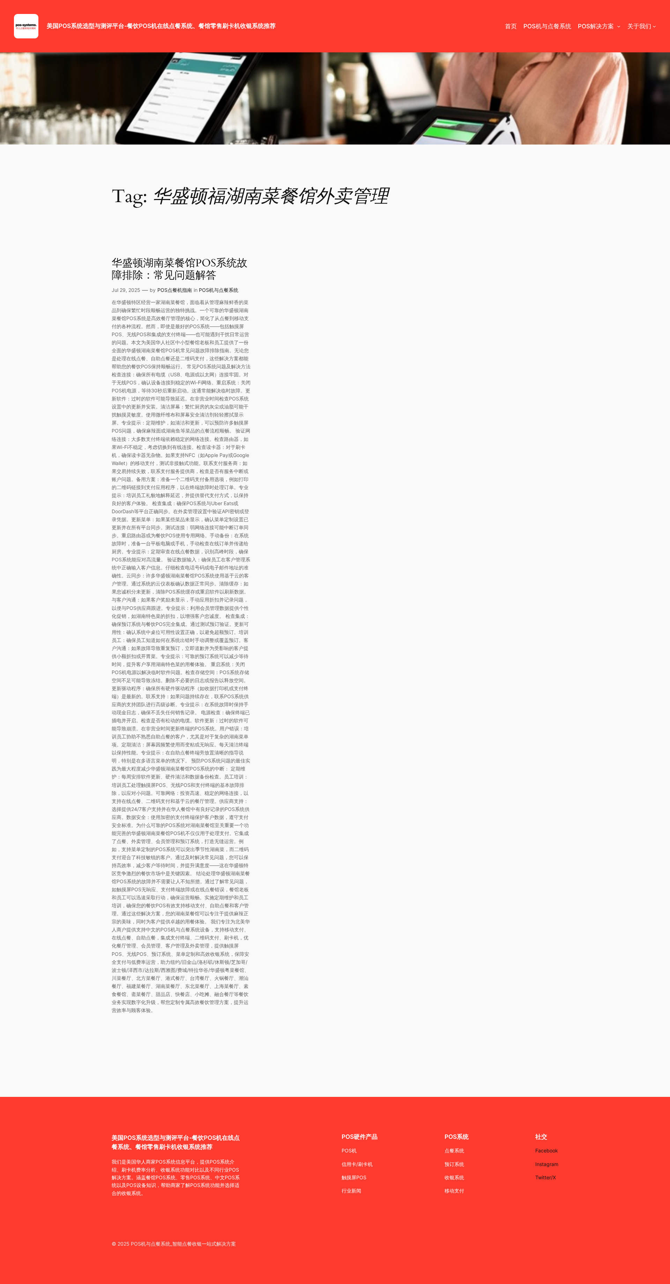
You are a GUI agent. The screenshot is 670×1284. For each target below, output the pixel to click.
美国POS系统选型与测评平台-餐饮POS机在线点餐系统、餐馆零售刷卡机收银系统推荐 (161, 25)
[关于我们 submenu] (654, 26)
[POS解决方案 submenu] (618, 26)
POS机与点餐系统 (218, 290)
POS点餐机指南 (174, 290)
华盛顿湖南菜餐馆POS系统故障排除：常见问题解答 (179, 269)
